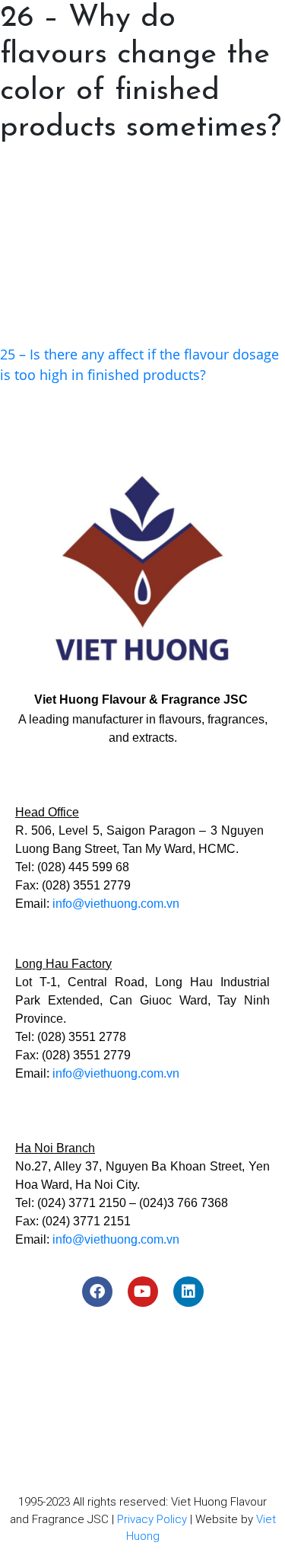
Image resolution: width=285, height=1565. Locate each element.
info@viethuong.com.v (112, 903)
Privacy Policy (152, 1519)
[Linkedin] (188, 1291)
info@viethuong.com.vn (115, 1073)
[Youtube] (143, 1291)
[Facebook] (97, 1291)
